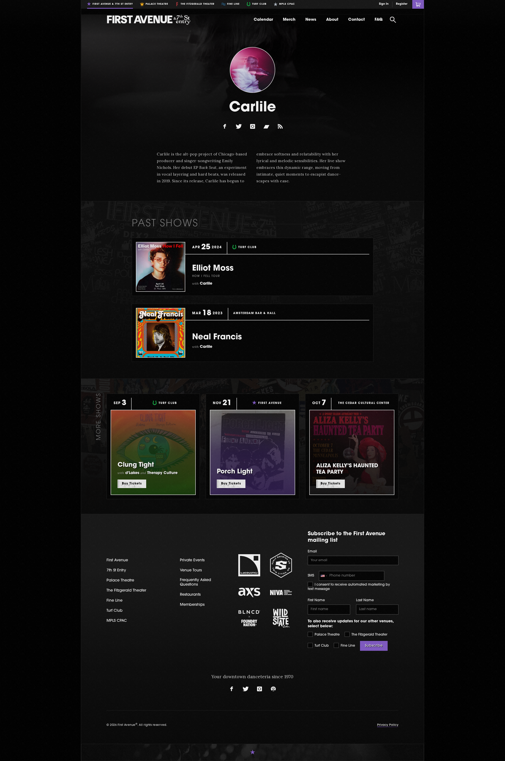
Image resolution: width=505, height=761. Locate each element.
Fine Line (347, 645)
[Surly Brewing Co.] (281, 565)
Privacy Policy (387, 725)
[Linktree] (280, 127)
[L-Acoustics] (249, 565)
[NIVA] (281, 592)
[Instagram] (252, 127)
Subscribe (374, 645)
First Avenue (117, 560)
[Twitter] (239, 127)
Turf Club (321, 645)
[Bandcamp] (266, 127)
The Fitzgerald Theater (369, 634)
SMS (311, 575)
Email (312, 551)
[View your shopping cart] (418, 4)
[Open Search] (392, 19)
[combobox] (323, 575)
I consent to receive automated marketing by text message (349, 587)
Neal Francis (217, 337)
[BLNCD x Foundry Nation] (249, 618)
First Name (316, 600)
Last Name (365, 600)
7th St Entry (116, 570)
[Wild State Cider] (281, 618)
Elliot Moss (213, 269)
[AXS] (249, 592)
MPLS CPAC (117, 621)
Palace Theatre (327, 634)
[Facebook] (225, 127)
